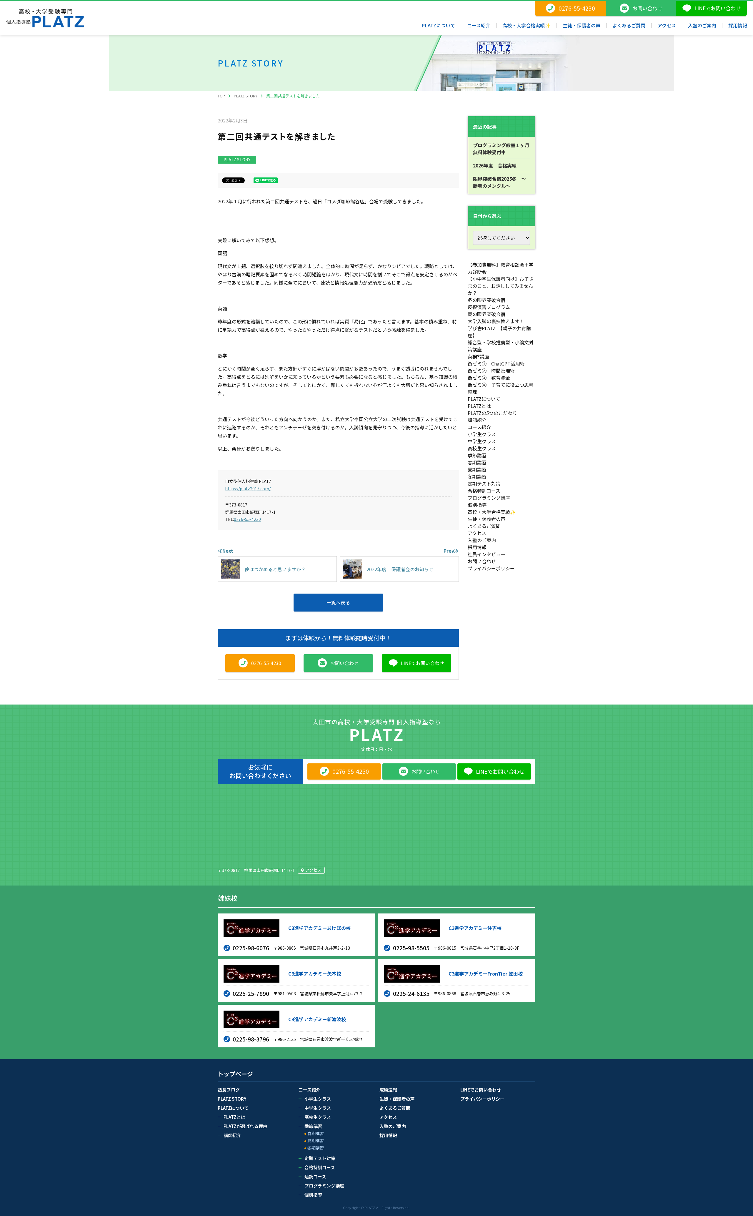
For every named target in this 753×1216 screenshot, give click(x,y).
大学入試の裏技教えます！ (496, 321)
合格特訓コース (484, 490)
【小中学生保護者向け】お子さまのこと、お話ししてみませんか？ (501, 285)
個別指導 (477, 504)
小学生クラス (482, 434)
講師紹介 (477, 419)
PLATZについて (484, 398)
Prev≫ (451, 550)
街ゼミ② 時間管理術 (491, 370)
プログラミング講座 (489, 497)
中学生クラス (482, 441)
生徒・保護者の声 (486, 518)
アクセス (477, 532)
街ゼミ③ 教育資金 (489, 377)
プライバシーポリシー (491, 568)
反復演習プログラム (489, 306)
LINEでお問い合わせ (480, 1090)
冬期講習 (477, 476)
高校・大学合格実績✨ (492, 511)
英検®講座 (478, 356)
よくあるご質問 (484, 525)
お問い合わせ (482, 561)
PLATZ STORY (237, 159)
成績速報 (388, 1090)
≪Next (225, 550)
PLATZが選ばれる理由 (245, 1126)
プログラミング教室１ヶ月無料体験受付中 (501, 149)
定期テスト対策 (484, 483)
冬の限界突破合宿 (486, 299)
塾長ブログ (229, 1090)
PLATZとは (479, 405)
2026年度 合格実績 (495, 165)
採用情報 (477, 547)
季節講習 (477, 455)
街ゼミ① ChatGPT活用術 (496, 363)
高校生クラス (482, 448)
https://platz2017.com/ (248, 488)
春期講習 (477, 462)
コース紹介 (479, 427)
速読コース (315, 1176)
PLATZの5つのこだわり (492, 412)
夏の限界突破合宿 (486, 314)
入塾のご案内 (482, 540)
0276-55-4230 (247, 519)
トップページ (235, 1073)
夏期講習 (477, 469)
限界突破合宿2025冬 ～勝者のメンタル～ (499, 182)
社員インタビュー (486, 554)
